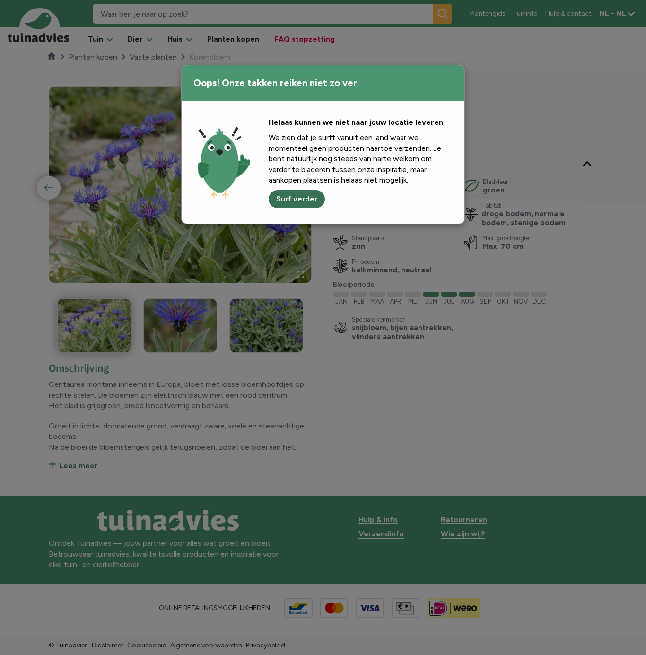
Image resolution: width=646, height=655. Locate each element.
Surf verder (296, 198)
